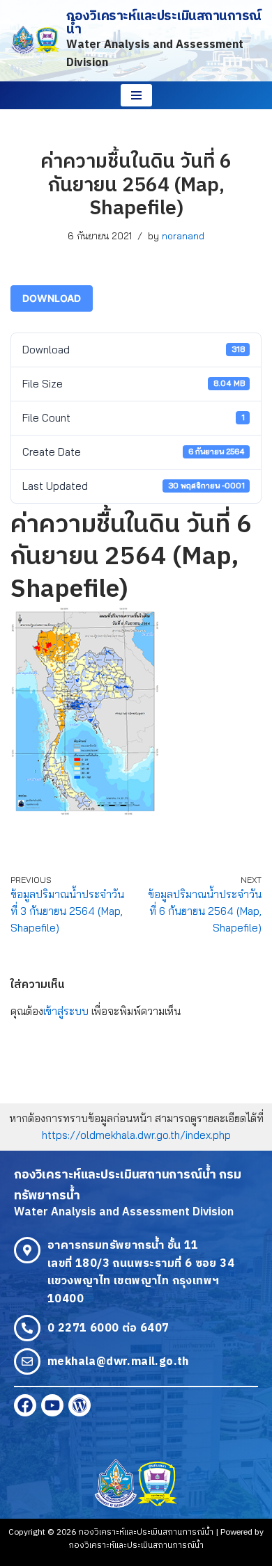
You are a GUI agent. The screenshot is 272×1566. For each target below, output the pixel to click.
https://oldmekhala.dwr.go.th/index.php (136, 1135)
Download (51, 298)
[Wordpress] (79, 1405)
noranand (183, 235)
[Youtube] (52, 1405)
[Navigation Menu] (136, 95)
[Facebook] (25, 1405)
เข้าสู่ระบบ (66, 1011)
